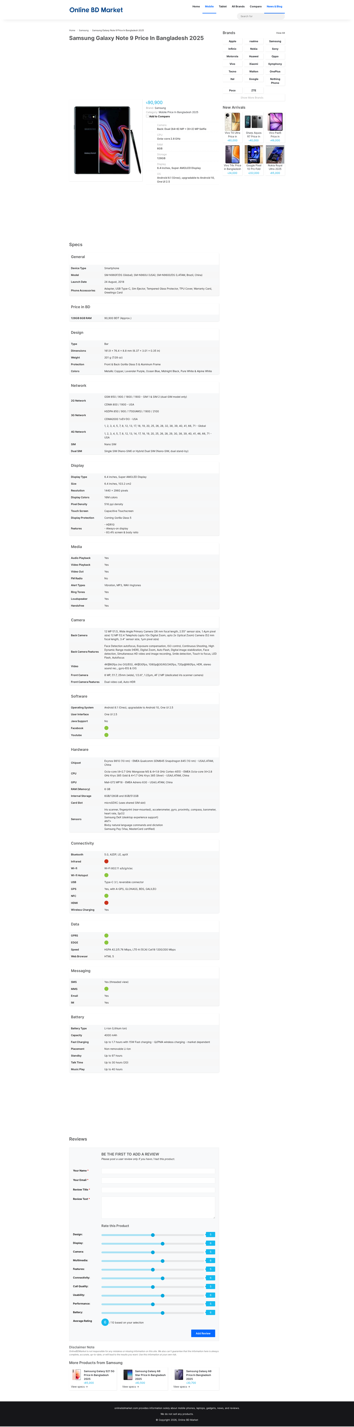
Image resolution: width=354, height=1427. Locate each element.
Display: (78, 1242)
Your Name (81, 1170)
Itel (232, 78)
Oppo (275, 56)
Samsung (114, 1363)
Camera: (78, 1251)
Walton (253, 71)
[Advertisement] (144, 72)
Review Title (81, 1189)
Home (196, 6)
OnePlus (275, 71)
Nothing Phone (275, 80)
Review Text (81, 1198)
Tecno (232, 71)
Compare (256, 6)
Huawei (253, 56)
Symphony (275, 63)
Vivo (232, 63)
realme (253, 41)
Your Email (80, 1179)
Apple (232, 41)
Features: (79, 1268)
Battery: (78, 1312)
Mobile (209, 6)
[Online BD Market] (96, 10)
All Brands (238, 6)
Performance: (81, 1303)
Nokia (253, 48)
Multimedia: (80, 1260)
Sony (275, 48)
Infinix (232, 48)
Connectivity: (81, 1277)
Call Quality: (80, 1286)
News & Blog (274, 6)
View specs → (79, 1386)
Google (253, 78)
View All (280, 32)
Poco (232, 90)
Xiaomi (253, 63)
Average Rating (82, 1320)
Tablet (223, 6)
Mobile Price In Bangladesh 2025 (178, 112)
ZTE (253, 90)
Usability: (79, 1294)
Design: (78, 1234)
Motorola (232, 56)
